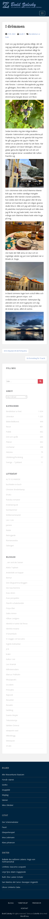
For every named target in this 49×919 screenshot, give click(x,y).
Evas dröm (10, 593)
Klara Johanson (8, 842)
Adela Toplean (12, 567)
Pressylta (10, 690)
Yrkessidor (36, 903)
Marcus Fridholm (13, 674)
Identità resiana (12, 628)
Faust (4, 827)
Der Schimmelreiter (10, 822)
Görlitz (4, 785)
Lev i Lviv (10, 520)
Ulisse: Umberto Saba (11, 887)
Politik (8, 431)
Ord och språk (12, 437)
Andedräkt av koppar (15, 572)
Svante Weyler (12, 715)
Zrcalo (8, 746)
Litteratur (10, 416)
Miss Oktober (7, 805)
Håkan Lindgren (12, 618)
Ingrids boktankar (13, 644)
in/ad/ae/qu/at (12, 505)
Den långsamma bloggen (16, 583)
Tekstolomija (11, 720)
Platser (9, 442)
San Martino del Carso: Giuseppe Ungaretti (20, 882)
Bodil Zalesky (7, 913)
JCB (7, 649)
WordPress (24, 916)
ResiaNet (10, 700)
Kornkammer (11, 510)
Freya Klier (10, 608)
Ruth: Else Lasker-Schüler (12, 877)
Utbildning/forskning (14, 457)
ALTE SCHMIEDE (13, 479)
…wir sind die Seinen (14, 562)
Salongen (10, 545)
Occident (9, 684)
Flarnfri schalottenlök (15, 603)
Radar (8, 530)
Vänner (5, 800)
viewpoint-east (12, 730)
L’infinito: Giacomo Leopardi (14, 867)
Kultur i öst (10, 659)
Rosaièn (9, 705)
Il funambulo (11, 633)
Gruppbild (6, 790)
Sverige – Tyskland (14, 462)
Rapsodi (9, 695)
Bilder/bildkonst (12, 421)
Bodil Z (22, 34)
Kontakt (24, 908)
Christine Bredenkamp (15, 489)
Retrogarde (11, 535)
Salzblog (9, 710)
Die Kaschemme (13, 588)
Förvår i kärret (8, 779)
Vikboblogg (10, 735)
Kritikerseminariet (13, 515)
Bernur (9, 577)
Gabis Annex (11, 613)
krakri (8, 654)
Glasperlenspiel (8, 832)
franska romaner (13, 499)
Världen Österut (12, 725)
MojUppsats (11, 679)
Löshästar (10, 447)
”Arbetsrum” (23, 903)
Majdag (5, 795)
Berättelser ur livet (14, 411)
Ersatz (8, 494)
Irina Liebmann (8, 837)
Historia (9, 452)
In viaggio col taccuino (15, 639)
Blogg (11, 903)
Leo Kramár (11, 664)
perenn (9, 525)
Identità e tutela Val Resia (16, 623)
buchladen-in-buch (13, 484)
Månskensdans (12, 669)
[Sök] (40, 381)
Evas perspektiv (12, 598)
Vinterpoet (10, 740)
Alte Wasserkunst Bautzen (13, 774)
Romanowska (12, 540)
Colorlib (36, 913)
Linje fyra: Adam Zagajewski (14, 872)
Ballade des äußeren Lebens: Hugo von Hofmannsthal (18, 860)
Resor (8, 426)
